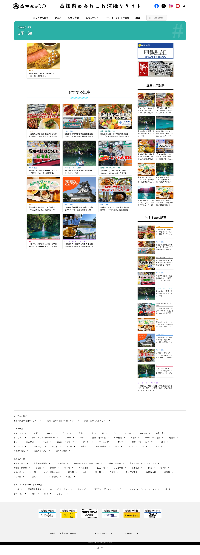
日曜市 (114, 472)
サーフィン (20, 494)
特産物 (85, 446)
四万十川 (102, 468)
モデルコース (21, 463)
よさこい (62, 494)
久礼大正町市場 (132, 472)
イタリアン (20, 438)
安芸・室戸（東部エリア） (97, 421)
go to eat (145, 433)
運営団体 (131, 533)
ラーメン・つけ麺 (154, 438)
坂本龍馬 (137, 468)
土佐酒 (36, 433)
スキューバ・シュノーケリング (144, 489)
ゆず (164, 442)
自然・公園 (62, 463)
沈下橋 (68, 468)
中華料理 (119, 438)
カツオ (46, 442)
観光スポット (92, 18)
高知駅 (72, 472)
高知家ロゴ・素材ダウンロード (66, 533)
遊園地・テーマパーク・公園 (88, 463)
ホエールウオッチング (61, 489)
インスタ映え (53, 476)
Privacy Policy (103, 533)
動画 (138, 18)
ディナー (88, 442)
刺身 (118, 446)
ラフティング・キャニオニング (109, 489)
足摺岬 (54, 468)
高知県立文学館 (36, 489)
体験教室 (35, 476)
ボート (169, 489)
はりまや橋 (119, 468)
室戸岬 (165, 468)
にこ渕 (34, 472)
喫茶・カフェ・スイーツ (144, 442)
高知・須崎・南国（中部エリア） (63, 421)
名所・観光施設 (42, 463)
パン (116, 433)
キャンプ (83, 489)
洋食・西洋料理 (100, 438)
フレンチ (51, 433)
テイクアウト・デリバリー (45, 438)
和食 (83, 438)
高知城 (40, 468)
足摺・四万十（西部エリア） (27, 421)
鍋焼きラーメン (42, 451)
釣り (35, 494)
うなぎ (56, 446)
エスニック (20, 433)
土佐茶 (81, 433)
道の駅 (99, 472)
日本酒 (135, 438)
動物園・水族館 (115, 463)
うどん (67, 433)
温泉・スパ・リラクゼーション (144, 463)
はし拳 (18, 489)
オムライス (20, 446)
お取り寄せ (73, 18)
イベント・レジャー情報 (117, 18)
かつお (129, 433)
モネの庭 (19, 472)
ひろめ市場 (85, 468)
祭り (47, 494)
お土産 (70, 446)
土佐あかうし (39, 446)
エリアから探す (40, 18)
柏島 (86, 472)
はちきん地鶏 (63, 451)
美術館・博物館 (22, 468)
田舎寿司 (31, 442)
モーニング (105, 442)
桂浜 (151, 468)
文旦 (17, 442)
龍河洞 (168, 472)
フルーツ (68, 438)
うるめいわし (21, 451)
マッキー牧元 (102, 446)
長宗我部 (19, 476)
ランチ (121, 442)
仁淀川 (70, 476)
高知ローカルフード (67, 442)
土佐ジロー (159, 446)
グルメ (58, 18)
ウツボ (132, 446)
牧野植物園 (152, 472)
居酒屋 (173, 438)
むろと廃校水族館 (53, 472)
